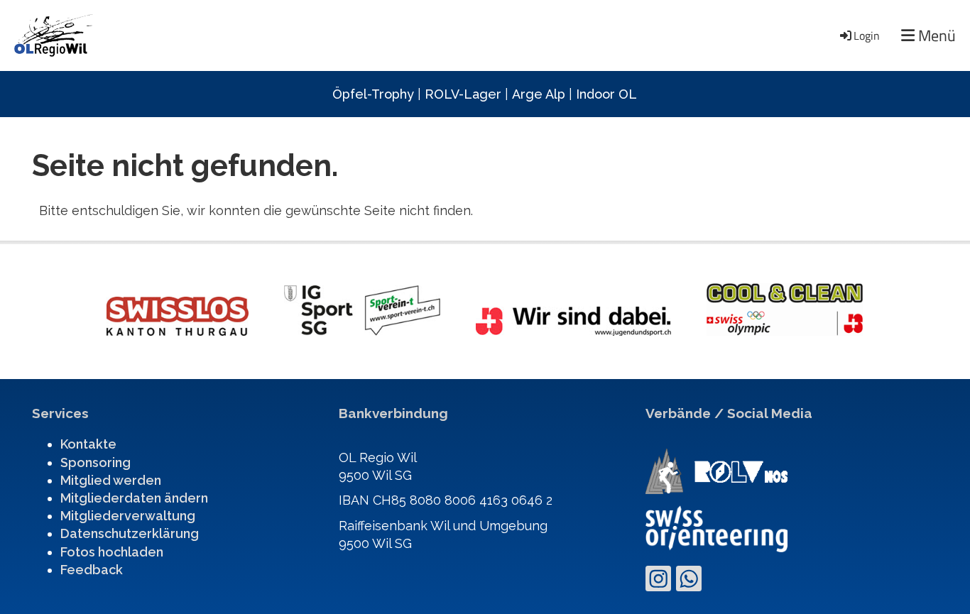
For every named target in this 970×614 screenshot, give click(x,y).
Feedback (91, 569)
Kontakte (88, 444)
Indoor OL (606, 94)
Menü (935, 36)
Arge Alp (538, 94)
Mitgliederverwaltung (127, 515)
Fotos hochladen (111, 551)
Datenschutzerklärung (129, 533)
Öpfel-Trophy (373, 94)
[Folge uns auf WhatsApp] (689, 582)
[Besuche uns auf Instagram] (658, 582)
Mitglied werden (110, 480)
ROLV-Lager (463, 94)
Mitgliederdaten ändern (134, 497)
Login (867, 35)
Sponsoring (95, 462)
